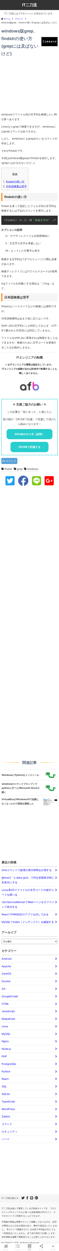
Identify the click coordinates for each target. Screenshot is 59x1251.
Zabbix (6, 1116)
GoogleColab (10, 996)
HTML (5, 1003)
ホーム (5, 1250)
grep (20, 469)
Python (6, 1071)
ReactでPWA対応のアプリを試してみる (25, 914)
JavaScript (8, 1011)
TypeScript (8, 1101)
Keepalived (8, 1018)
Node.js (6, 1048)
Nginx (5, 1041)
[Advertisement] (29, 84)
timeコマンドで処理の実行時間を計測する (27, 870)
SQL (4, 1086)
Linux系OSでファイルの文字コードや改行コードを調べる (28, 892)
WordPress (8, 1109)
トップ (53, 1250)
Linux (5, 1026)
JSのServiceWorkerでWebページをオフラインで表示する (28, 904)
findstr (8, 469)
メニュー (17, 1250)
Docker (6, 981)
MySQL (6, 1033)
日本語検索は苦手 (16, 186)
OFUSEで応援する (29, 447)
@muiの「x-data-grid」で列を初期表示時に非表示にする (28, 880)
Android (6, 958)
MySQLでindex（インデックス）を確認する (28, 922)
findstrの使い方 (15, 181)
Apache (6, 966)
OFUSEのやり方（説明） (29, 434)
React (5, 1078)
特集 (29, 1250)
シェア (41, 1250)
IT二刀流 (29, 5)
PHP (4, 1056)
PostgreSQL (9, 1064)
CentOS (6, 973)
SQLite (6, 1094)
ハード (6, 1139)
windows (32, 469)
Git (3, 988)
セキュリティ (9, 1131)
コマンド (11, 461)
